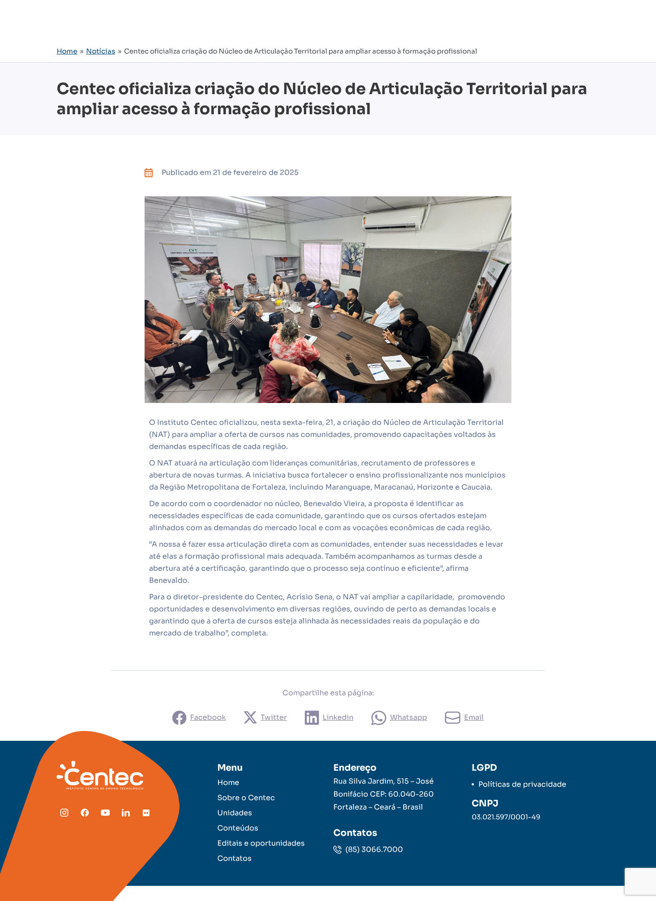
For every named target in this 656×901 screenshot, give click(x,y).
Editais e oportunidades (261, 843)
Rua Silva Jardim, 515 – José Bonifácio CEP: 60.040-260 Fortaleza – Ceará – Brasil (383, 794)
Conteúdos (237, 828)
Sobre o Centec (246, 797)
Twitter (274, 717)
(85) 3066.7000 (373, 849)
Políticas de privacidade (522, 784)
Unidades (234, 813)
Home (67, 51)
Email (474, 717)
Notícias (100, 51)
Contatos (234, 858)
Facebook (208, 717)
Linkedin (338, 717)
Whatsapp (408, 717)
